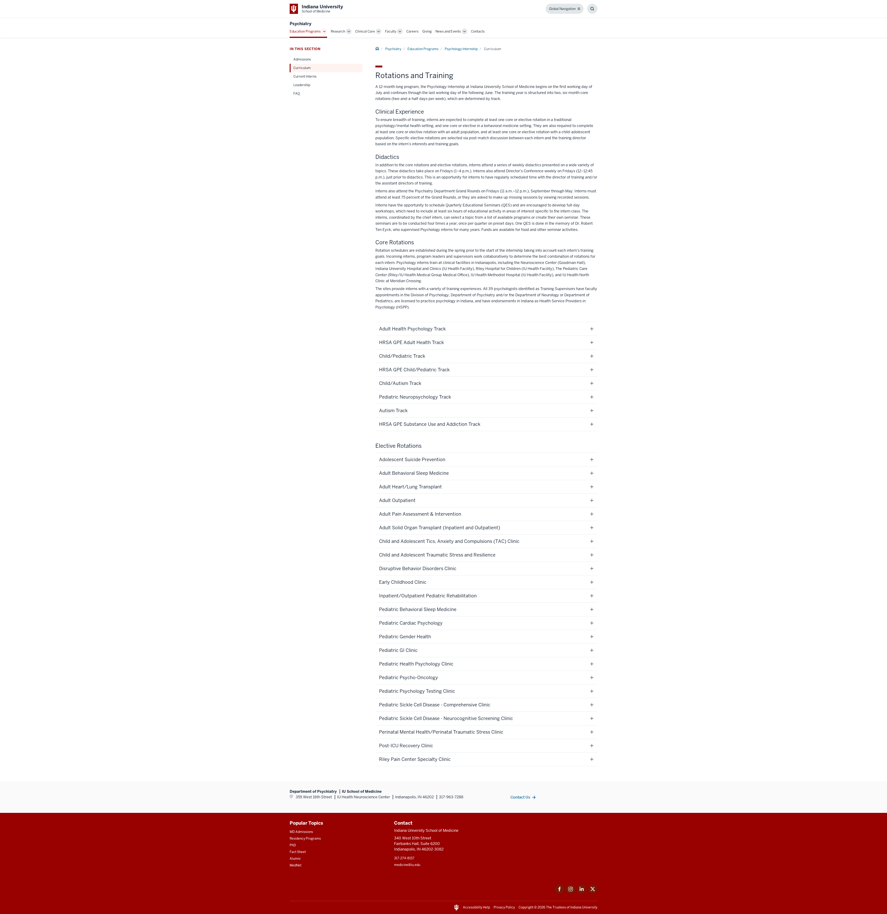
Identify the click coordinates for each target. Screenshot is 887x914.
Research (338, 31)
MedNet (295, 865)
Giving (427, 31)
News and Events (448, 31)
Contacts (478, 31)
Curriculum (302, 68)
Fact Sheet (298, 852)
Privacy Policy (504, 907)
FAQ (296, 93)
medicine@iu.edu (407, 865)
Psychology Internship (461, 49)
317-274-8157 (404, 858)
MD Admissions (301, 832)
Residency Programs (305, 838)
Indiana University (583, 907)
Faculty (390, 31)
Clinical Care (365, 31)
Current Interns (304, 76)
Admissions (302, 59)
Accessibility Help (476, 907)
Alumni (295, 858)
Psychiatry (300, 23)
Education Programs (305, 31)
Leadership (301, 85)
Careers (412, 31)
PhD (293, 845)
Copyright (526, 907)
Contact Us (520, 797)
